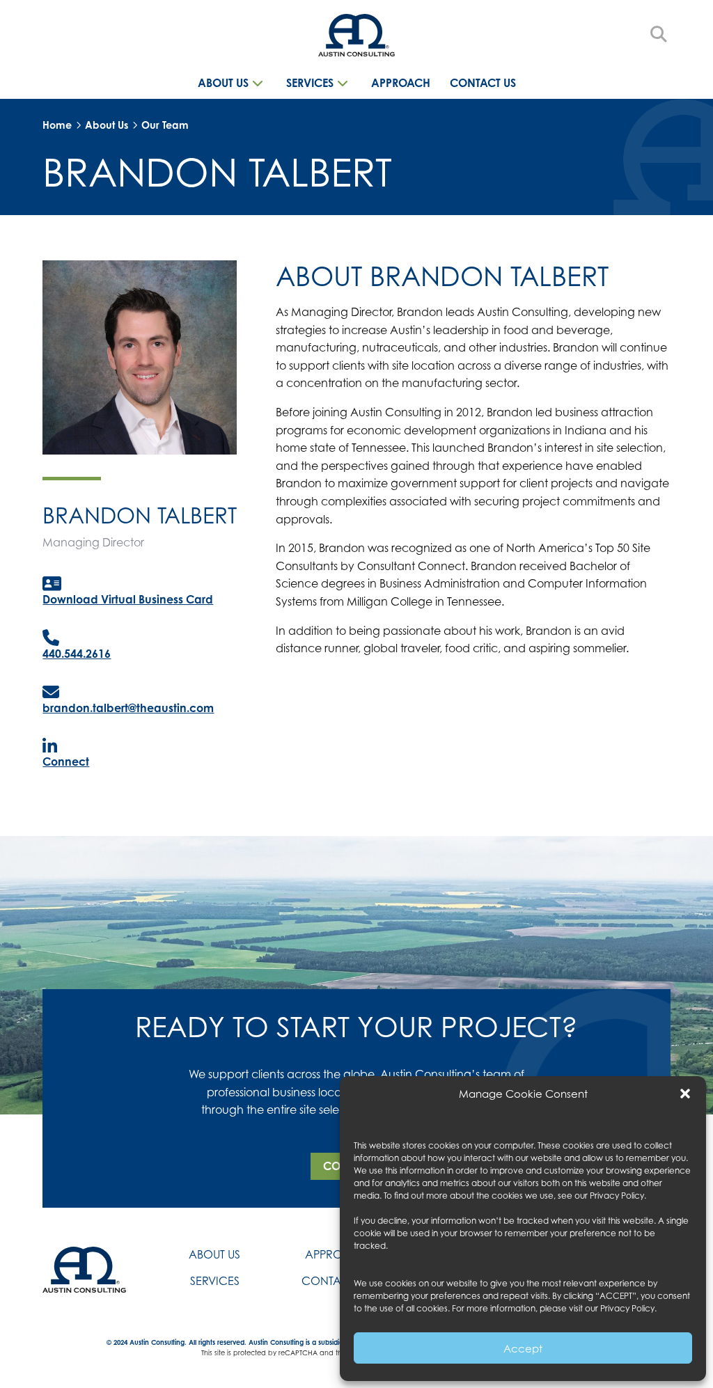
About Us (106, 125)
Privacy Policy (617, 1195)
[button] (685, 1094)
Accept (522, 1348)
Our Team (165, 125)
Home (57, 125)
